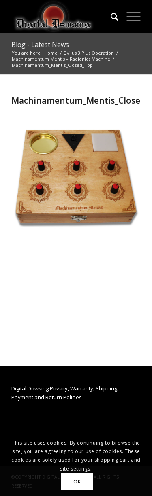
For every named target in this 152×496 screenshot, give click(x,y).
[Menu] (129, 16)
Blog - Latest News (40, 44)
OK (77, 481)
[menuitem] (110, 16)
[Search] (110, 16)
